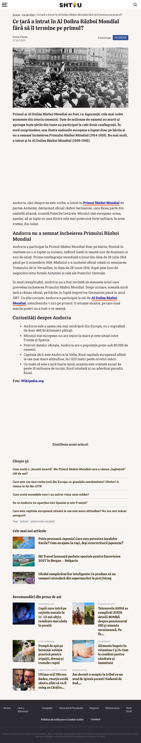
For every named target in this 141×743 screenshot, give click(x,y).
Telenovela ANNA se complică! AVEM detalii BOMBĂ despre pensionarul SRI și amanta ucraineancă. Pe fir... (113, 621)
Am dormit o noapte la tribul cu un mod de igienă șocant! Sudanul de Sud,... (97, 678)
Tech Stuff (129, 709)
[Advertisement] (70, 172)
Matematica (112, 708)
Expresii (94, 708)
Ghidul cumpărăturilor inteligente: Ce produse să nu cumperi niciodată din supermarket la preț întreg (77, 576)
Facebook (120, 37)
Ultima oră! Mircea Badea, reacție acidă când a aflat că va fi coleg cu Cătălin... (53, 680)
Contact (95, 719)
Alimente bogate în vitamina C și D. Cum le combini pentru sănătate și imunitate (113, 654)
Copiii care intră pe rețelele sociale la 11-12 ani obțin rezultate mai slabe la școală (52, 617)
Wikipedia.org (32, 381)
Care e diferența (23, 709)
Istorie (7, 708)
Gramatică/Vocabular (70, 708)
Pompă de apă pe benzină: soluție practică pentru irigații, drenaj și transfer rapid (51, 654)
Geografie (47, 708)
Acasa (16, 14)
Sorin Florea (20, 37)
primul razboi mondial (43, 521)
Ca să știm (28, 14)
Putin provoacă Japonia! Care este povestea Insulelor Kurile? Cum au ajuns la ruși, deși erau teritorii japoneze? (81, 541)
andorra (24, 521)
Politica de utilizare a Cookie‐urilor (62, 719)
